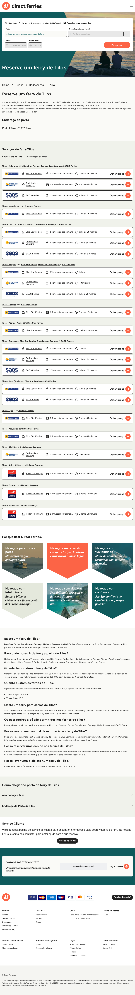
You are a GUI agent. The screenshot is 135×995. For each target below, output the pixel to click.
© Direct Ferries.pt (9, 975)
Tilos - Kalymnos (10, 166)
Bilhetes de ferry (8, 929)
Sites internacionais (10, 948)
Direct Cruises (109, 944)
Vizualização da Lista (12, 157)
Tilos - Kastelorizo (10, 206)
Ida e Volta (12, 23)
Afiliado (39, 944)
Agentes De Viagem (44, 948)
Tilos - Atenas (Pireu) (12, 323)
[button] (67, 795)
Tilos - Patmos (9, 305)
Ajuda (105, 915)
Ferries (39, 918)
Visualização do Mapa (36, 157)
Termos (73, 952)
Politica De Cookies (78, 944)
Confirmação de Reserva (80, 918)
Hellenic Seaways (34, 465)
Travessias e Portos (10, 926)
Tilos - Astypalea (10, 429)
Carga (38, 922)
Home (5, 85)
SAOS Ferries (70, 166)
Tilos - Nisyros (9, 265)
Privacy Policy (75, 948)
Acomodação (41, 915)
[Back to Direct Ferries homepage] (22, 6)
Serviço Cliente (8, 918)
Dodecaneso (36, 85)
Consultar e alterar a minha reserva (84, 915)
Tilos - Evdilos (9, 505)
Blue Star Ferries (31, 166)
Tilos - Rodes (8, 341)
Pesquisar (117, 45)
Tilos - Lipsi (7, 411)
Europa (19, 85)
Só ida (24, 23)
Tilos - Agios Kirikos (11, 465)
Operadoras (7, 922)
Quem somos (7, 944)
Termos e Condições (78, 955)
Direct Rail (107, 948)
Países (5, 915)
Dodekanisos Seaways (51, 166)
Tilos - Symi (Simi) (11, 381)
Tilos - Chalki (8, 447)
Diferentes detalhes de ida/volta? (47, 23)
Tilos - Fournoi (9, 485)
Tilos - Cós (7, 224)
